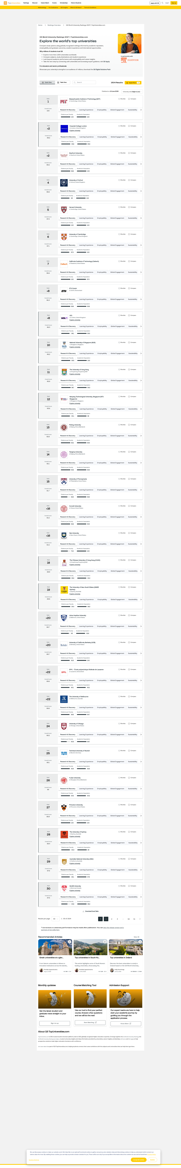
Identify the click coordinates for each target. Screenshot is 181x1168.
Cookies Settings (34, 1160)
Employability (101, 110)
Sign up (174, 3)
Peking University (75, 425)
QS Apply (131, 1039)
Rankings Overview (54, 25)
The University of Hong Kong (79, 370)
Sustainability (132, 110)
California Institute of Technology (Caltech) (84, 261)
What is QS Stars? (76, 7)
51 (134, 919)
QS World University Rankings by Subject (49, 1039)
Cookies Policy (151, 1154)
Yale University (74, 533)
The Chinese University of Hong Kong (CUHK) (85, 560)
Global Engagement (117, 110)
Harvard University (75, 207)
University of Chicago (76, 724)
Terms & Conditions (90, 7)
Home (40, 25)
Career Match (45, 3)
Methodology (42, 7)
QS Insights (64, 7)
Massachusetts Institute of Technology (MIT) (84, 99)
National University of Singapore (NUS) (82, 343)
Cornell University (75, 506)
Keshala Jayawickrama (50, 969)
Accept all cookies (138, 1160)
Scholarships (64, 3)
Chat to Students (76, 3)
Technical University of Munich (79, 751)
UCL (71, 315)
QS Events (123, 1039)
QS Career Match (42, 1046)
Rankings (26, 3)
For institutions (53, 7)
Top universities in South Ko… (87, 957)
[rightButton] (140, 110)
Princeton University (76, 805)
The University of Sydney (78, 832)
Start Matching (89, 1022)
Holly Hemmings (119, 969)
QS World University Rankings (131, 1036)
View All (136, 937)
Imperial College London (78, 126)
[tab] (47, 82)
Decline (152, 1160)
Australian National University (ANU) (81, 859)
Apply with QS (155, 3)
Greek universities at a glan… (51, 957)
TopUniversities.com (43, 1036)
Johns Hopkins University (77, 615)
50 (129, 919)
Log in (167, 3)
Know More (125, 1024)
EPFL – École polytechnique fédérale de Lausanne (86, 670)
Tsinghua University (75, 452)
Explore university (75, 130)
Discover (35, 3)
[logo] (12, 3)
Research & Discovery (67, 110)
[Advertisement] (90, 16)
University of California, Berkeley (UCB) (82, 642)
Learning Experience (86, 110)
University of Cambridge (77, 234)
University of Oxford (76, 180)
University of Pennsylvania (78, 479)
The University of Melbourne (78, 697)
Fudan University (75, 778)
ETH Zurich (73, 288)
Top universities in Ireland (121, 957)
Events (54, 3)
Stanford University (75, 153)
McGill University (75, 886)
